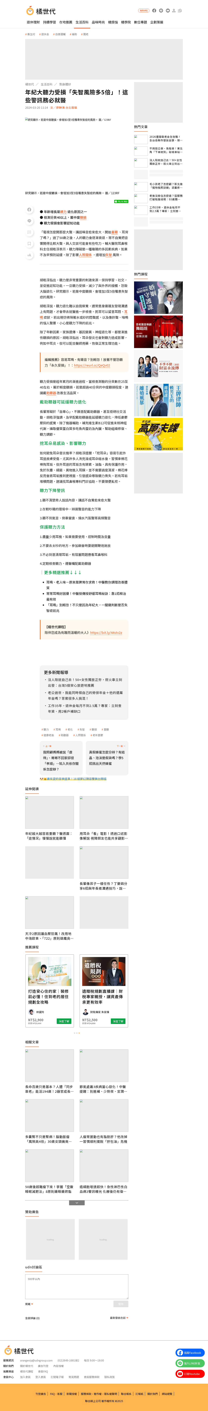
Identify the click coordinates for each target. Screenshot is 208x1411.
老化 (70, 729)
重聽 (106, 729)
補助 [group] (74, 34)
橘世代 (29, 84)
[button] (180, 11)
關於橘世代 (26, 1366)
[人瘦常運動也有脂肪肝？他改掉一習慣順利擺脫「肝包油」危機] (104, 1115)
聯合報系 (126, 1394)
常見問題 (74, 1377)
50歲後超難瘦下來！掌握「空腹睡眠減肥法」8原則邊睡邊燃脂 (49, 1189)
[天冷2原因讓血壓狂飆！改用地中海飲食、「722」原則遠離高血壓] (49, 912)
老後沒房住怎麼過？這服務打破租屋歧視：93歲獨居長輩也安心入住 (166, 197)
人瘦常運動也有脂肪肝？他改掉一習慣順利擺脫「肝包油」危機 (103, 1139)
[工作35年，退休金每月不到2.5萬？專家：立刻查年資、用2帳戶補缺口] (141, 210)
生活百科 (82, 22)
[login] (174, 11)
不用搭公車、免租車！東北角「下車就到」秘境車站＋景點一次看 (166, 150)
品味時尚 (98, 22)
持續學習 (49, 22)
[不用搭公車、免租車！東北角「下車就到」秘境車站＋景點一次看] (141, 151)
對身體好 (65, 84)
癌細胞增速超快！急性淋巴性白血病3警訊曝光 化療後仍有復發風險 (103, 1189)
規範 (27, 1304)
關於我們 (152, 1394)
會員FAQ (43, 1371)
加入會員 (25, 1377)
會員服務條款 (91, 1377)
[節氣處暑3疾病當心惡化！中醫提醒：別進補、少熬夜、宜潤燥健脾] (104, 1065)
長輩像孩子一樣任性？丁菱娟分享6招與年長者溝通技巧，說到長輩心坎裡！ (103, 886)
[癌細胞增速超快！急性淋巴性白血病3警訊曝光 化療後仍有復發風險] (104, 1165)
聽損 (94, 729)
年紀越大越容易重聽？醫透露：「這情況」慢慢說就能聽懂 (49, 836)
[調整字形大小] (29, 255)
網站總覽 (167, 1394)
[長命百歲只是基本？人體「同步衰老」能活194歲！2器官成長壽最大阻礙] (49, 1065)
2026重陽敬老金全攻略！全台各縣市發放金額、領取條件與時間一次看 (166, 138)
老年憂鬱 (98, 735)
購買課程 (144, 10)
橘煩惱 (113, 22)
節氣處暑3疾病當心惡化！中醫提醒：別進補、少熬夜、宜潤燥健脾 (103, 1089)
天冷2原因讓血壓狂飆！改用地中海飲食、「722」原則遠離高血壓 (49, 936)
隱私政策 (109, 1377)
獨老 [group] (85, 34)
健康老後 (49, 735)
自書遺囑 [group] (60, 34)
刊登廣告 (41, 1394)
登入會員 (40, 1377)
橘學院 (126, 22)
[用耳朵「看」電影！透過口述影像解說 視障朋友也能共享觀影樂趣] (104, 812)
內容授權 (58, 1366)
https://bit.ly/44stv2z (106, 632)
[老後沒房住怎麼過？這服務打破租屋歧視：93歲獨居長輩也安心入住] (141, 198)
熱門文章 (141, 126)
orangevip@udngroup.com (36, 1360)
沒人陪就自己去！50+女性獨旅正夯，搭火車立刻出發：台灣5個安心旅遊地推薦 (166, 162)
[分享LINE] (29, 221)
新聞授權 (71, 1394)
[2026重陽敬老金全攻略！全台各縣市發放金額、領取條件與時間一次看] (141, 139)
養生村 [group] (31, 34)
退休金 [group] (45, 34)
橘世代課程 (26, 1371)
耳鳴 (58, 729)
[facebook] (154, 11)
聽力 (46, 729)
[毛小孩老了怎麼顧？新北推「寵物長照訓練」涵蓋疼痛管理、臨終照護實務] (141, 186)
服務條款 (86, 1394)
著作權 (98, 1394)
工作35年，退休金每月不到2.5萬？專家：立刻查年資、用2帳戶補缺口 (165, 209)
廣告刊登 (43, 1366)
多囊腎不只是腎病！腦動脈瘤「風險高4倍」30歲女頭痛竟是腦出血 (48, 1139)
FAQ (52, 1394)
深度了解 (64, 1021)
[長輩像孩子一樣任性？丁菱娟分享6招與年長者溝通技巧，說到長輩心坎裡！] (104, 862)
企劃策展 (156, 22)
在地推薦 (65, 22)
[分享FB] (29, 210)
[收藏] (29, 244)
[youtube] (168, 11)
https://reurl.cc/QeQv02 (92, 365)
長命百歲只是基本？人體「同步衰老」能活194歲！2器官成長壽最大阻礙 (49, 1089)
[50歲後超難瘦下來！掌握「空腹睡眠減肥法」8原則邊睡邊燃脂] (49, 1165)
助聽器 (65, 735)
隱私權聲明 (110, 1394)
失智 (82, 729)
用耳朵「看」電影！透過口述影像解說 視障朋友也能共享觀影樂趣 (104, 836)
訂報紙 (139, 1394)
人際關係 (80, 735)
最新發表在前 (118, 1318)
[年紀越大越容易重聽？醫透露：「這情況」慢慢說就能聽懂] (49, 812)
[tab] (74, 1033)
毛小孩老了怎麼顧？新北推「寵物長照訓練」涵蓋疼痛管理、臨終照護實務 (166, 185)
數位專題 (140, 22)
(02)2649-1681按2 (68, 1360)
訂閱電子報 (57, 1377)
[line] (161, 11)
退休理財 (33, 22)
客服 (59, 1394)
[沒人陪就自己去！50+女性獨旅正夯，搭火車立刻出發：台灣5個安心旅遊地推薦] (141, 163)
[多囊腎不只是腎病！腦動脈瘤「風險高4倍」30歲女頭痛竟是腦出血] (49, 1115)
